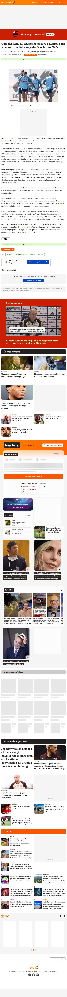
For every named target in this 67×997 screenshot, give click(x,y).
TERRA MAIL (35, 2)
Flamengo (26, 34)
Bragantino (22, 227)
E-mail (59, 2)
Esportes (40, 254)
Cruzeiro (60, 203)
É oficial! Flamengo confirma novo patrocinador (21, 807)
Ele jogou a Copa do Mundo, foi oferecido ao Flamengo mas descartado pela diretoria (22, 431)
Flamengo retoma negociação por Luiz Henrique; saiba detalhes (49, 375)
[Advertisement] (47, 432)
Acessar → (28, 515)
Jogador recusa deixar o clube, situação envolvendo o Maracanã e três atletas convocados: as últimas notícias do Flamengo (17, 757)
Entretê (12, 862)
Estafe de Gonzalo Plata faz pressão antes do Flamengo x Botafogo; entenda (15, 405)
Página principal (10, 2)
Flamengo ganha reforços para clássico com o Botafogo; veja (13, 375)
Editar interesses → (58, 453)
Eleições (45, 899)
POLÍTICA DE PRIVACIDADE (50, 971)
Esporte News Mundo (21, 254)
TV (10, 874)
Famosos (12, 849)
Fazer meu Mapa (17, 507)
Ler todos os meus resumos (33, 476)
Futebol (32, 254)
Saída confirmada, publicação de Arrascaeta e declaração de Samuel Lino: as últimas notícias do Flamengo (49, 766)
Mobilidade (46, 874)
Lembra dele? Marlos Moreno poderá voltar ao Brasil (54, 417)
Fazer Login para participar (33, 280)
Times (49, 34)
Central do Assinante (47, 2)
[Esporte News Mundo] (5, 239)
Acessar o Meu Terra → (28, 445)
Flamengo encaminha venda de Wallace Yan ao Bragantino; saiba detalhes (22, 418)
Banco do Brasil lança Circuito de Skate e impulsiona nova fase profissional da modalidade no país (55, 809)
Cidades (12, 836)
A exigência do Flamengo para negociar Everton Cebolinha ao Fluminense (14, 795)
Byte (44, 887)
